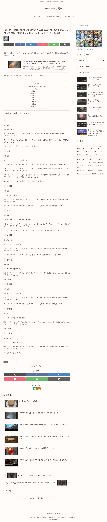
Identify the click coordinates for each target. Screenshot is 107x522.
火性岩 (34, 97)
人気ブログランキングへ (84, 49)
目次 (34, 83)
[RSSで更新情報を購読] (39, 388)
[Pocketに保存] (42, 44)
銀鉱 (33, 91)
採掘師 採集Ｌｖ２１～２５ (37, 86)
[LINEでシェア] (53, 44)
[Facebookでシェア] (20, 44)
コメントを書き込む (36, 498)
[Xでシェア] (9, 44)
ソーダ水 (34, 89)
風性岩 (34, 102)
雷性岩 (34, 104)
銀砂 (33, 95)
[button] (65, 44)
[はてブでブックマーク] (31, 44)
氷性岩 (34, 99)
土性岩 (34, 93)
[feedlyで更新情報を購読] (35, 388)
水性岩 (34, 106)
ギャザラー (13, 362)
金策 (6, 362)
